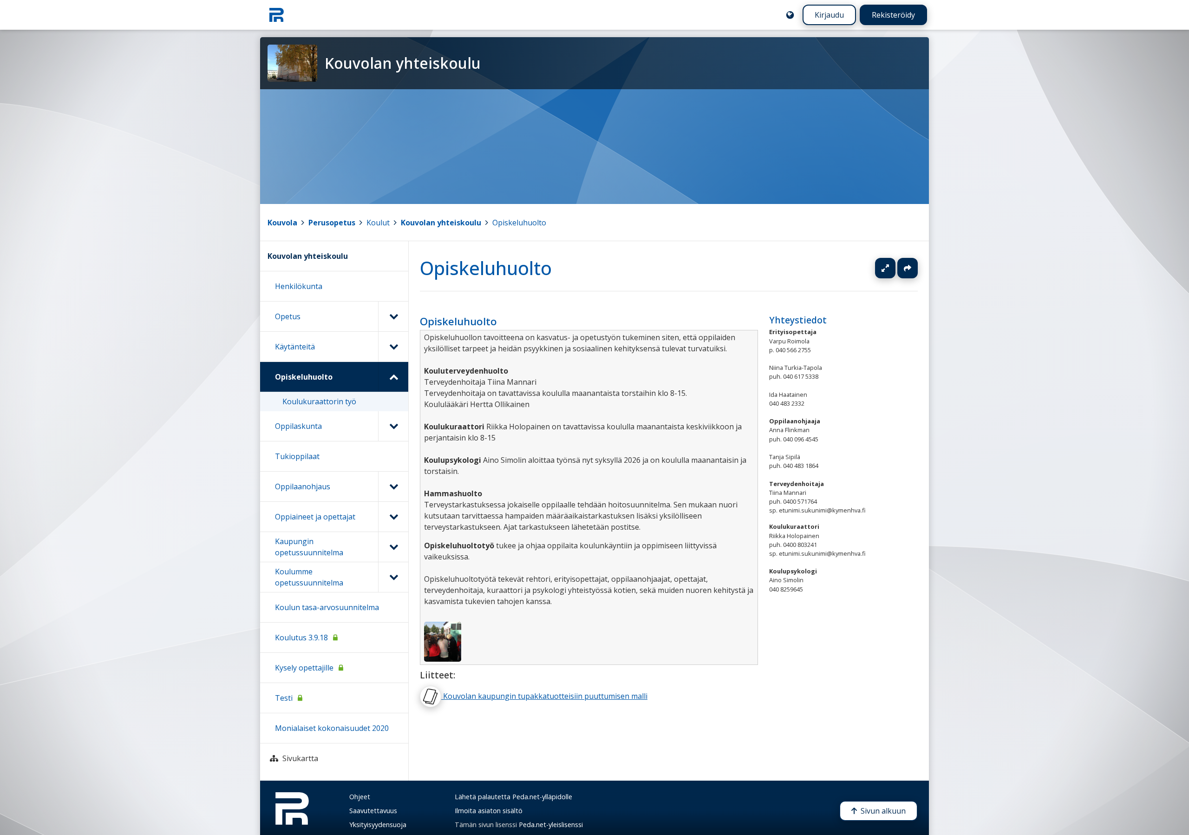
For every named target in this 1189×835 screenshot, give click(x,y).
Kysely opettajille (304, 668)
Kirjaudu (829, 15)
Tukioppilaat (297, 456)
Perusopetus (331, 222)
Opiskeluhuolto (519, 222)
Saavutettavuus (373, 810)
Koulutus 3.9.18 (301, 637)
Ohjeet (359, 796)
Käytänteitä (295, 347)
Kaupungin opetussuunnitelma (309, 547)
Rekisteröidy (893, 15)
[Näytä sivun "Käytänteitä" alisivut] (393, 347)
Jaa (907, 268)
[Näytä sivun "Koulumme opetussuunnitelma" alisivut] (393, 577)
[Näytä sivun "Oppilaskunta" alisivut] (393, 426)
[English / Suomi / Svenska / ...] (790, 15)
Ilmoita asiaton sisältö (489, 810)
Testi (284, 698)
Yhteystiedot (798, 320)
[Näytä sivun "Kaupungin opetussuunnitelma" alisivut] (393, 547)
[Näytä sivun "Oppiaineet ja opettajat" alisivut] (393, 517)
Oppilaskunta (298, 426)
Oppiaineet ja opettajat (315, 517)
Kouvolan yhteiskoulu (441, 222)
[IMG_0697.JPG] (442, 641)
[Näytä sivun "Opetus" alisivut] (393, 316)
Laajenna (894, 268)
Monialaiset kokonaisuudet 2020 (332, 728)
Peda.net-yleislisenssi (551, 824)
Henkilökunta (298, 286)
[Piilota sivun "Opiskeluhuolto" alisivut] (393, 377)
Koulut (378, 222)
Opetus (288, 316)
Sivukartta (300, 758)
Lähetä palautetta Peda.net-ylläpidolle (513, 796)
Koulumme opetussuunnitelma (309, 577)
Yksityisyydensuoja (377, 824)
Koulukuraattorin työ (319, 401)
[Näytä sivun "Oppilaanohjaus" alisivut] (393, 486)
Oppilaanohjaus (302, 486)
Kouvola (282, 222)
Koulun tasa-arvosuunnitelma (327, 607)
